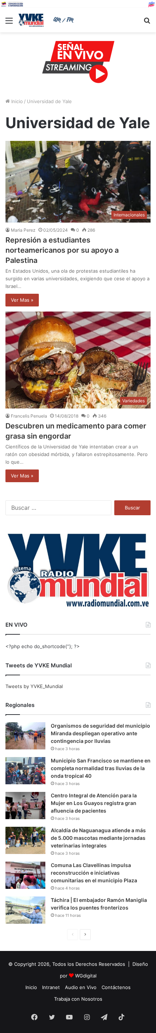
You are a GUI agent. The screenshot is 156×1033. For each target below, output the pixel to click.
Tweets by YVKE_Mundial (34, 686)
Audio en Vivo (81, 987)
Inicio (16, 101)
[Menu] (9, 23)
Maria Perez (23, 230)
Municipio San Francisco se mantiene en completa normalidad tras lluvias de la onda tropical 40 (101, 768)
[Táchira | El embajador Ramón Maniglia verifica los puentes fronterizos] (25, 910)
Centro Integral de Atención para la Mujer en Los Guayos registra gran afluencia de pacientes (94, 803)
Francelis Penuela (29, 416)
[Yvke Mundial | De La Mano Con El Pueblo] (47, 20)
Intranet (51, 987)
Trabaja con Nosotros (78, 999)
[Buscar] (147, 23)
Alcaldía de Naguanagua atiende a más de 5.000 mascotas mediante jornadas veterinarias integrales (98, 838)
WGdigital (86, 976)
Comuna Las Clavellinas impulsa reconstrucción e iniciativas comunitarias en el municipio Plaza (94, 872)
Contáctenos (116, 987)
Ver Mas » (22, 300)
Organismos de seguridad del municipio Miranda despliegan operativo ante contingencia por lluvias (100, 733)
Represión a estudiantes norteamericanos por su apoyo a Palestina (62, 250)
